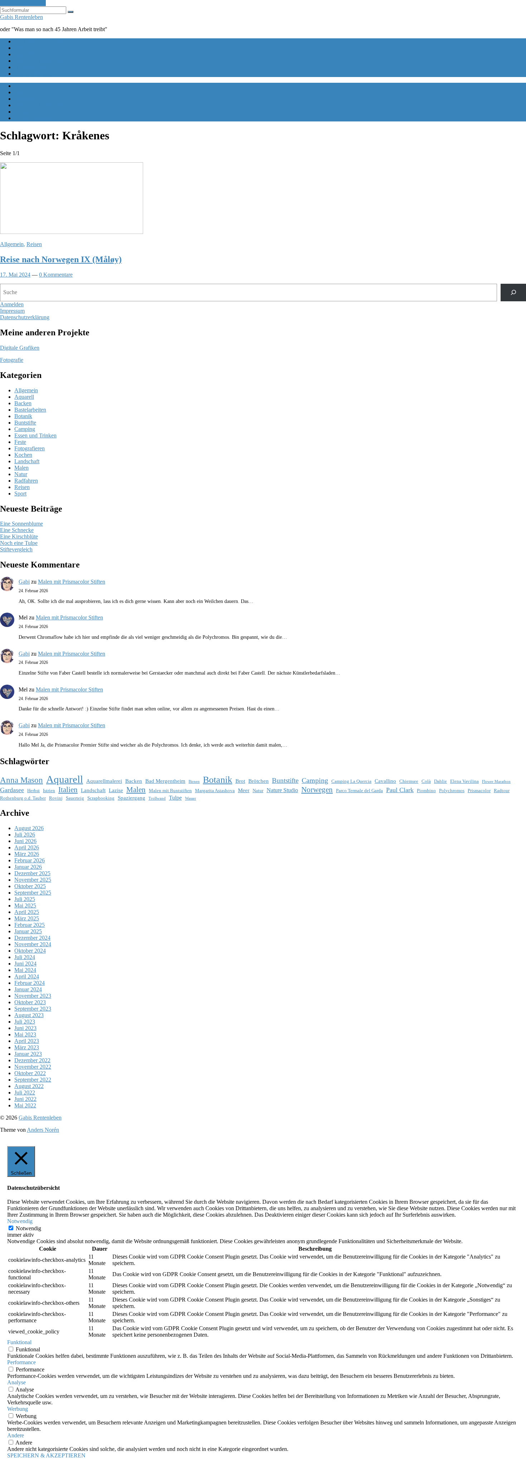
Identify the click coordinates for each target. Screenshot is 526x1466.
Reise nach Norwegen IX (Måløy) (61, 259)
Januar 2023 (28, 1054)
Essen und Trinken (35, 435)
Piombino (426, 790)
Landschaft (26, 461)
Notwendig (28, 1228)
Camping (24, 429)
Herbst (33, 790)
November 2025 (32, 880)
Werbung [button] (17, 1409)
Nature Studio (282, 790)
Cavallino (385, 781)
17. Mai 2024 (15, 275)
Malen (21, 468)
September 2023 (32, 1009)
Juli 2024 (24, 957)
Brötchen (258, 781)
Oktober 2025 (30, 886)
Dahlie (440, 781)
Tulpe (175, 797)
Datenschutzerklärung (24, 317)
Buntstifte (25, 423)
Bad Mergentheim (165, 781)
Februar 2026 (29, 860)
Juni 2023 (25, 1028)
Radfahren (26, 481)
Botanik (23, 416)
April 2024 (26, 976)
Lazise (116, 790)
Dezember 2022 (32, 1060)
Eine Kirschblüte (19, 536)
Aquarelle (25, 54)
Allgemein (12, 244)
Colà (426, 781)
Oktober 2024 (30, 951)
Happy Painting (32, 67)
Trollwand (157, 798)
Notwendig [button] (20, 1221)
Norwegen (317, 790)
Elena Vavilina (464, 781)
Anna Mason (21, 780)
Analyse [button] (16, 1382)
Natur (20, 474)
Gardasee (12, 790)
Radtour (502, 790)
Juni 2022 (25, 1099)
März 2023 (26, 1047)
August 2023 (29, 1015)
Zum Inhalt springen (23, 3)
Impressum (12, 311)
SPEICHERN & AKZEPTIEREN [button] (46, 1455)
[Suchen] (513, 292)
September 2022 (32, 1080)
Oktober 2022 (30, 1073)
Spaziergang (131, 798)
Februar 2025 (29, 925)
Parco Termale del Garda (359, 790)
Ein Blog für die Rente (39, 41)
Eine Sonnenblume (21, 524)
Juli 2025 (24, 899)
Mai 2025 (25, 905)
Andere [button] (15, 1435)
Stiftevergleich (16, 549)
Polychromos (451, 790)
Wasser (190, 798)
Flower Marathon (496, 782)
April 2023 (26, 1041)
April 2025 (26, 912)
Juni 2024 (25, 963)
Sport (20, 493)
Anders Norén (43, 1130)
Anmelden (12, 304)
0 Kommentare (56, 275)
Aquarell (24, 397)
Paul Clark (400, 790)
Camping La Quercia (351, 781)
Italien (68, 790)
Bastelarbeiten (30, 410)
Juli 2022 (24, 1092)
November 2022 (32, 1067)
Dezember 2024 (32, 938)
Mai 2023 (25, 1034)
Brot (240, 781)
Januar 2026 (28, 867)
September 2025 (32, 893)
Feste (20, 442)
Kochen (23, 455)
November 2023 (32, 996)
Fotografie (11, 360)
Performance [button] (21, 1362)
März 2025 (26, 918)
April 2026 (26, 847)
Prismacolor (479, 790)
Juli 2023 (24, 1022)
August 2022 (29, 1086)
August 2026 (29, 828)
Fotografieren (29, 448)
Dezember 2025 (32, 873)
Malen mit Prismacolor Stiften (71, 582)
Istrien (49, 790)
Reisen (34, 244)
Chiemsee (408, 781)
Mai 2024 (25, 970)
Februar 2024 (29, 983)
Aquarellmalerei (104, 781)
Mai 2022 (25, 1105)
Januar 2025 (28, 931)
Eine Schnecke (17, 530)
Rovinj (56, 798)
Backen (22, 403)
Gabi (24, 582)
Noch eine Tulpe (19, 543)
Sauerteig (75, 798)
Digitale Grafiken (19, 348)
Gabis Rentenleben (21, 17)
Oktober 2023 (30, 1002)
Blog (19, 48)
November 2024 (32, 944)
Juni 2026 (25, 841)
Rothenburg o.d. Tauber (23, 798)
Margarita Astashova (215, 790)
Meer (243, 790)
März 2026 (26, 854)
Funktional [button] (19, 1342)
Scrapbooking (101, 798)
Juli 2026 (24, 835)
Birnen (194, 782)
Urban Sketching (33, 74)
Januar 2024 (28, 989)
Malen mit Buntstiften (38, 61)
